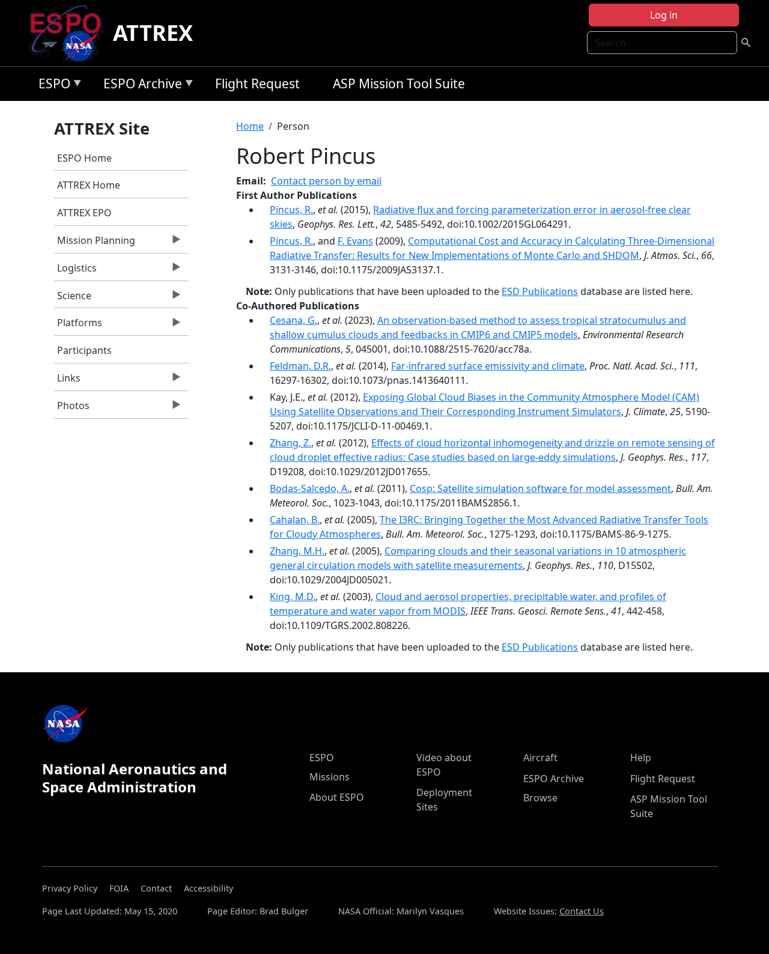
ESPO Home (84, 158)
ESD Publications (540, 291)
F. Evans (355, 241)
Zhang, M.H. (297, 551)
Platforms (78, 325)
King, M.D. (292, 596)
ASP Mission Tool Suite (399, 83)
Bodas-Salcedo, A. (310, 488)
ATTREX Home (88, 185)
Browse (540, 797)
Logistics (75, 271)
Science (72, 298)
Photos (72, 408)
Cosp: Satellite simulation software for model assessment (540, 488)
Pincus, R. (291, 209)
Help (640, 757)
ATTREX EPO (84, 212)
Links (67, 380)
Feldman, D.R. (300, 365)
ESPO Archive (139, 85)
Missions (329, 776)
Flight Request (257, 83)
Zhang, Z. (290, 442)
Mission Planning (94, 243)
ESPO (51, 85)
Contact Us (581, 911)
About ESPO (336, 797)
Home (250, 126)
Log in (664, 15)
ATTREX (153, 32)
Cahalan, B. (295, 519)
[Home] (71, 33)
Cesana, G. (293, 320)
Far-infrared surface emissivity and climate (488, 365)
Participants (84, 350)
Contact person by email (326, 180)
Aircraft (540, 757)
